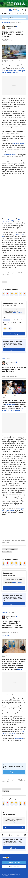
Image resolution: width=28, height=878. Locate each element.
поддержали (19, 738)
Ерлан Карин (5, 791)
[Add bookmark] (25, 835)
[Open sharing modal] (18, 835)
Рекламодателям (14, 866)
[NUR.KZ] (14, 10)
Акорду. (19, 669)
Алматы (4, 282)
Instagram (15, 349)
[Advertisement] (14, 85)
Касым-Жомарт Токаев (15, 789)
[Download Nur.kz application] (14, 3)
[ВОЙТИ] (25, 9)
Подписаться (14, 772)
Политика (4, 612)
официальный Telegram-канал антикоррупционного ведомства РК (14, 70)
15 (3, 564)
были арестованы (18, 143)
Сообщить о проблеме (14, 862)
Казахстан (4, 549)
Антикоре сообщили (9, 154)
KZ (22, 9)
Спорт (3, 358)
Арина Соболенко (6, 551)
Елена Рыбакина (13, 549)
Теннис (8, 358)
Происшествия (6, 13)
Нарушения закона (19, 13)
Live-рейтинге (10, 404)
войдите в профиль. (17, 312)
